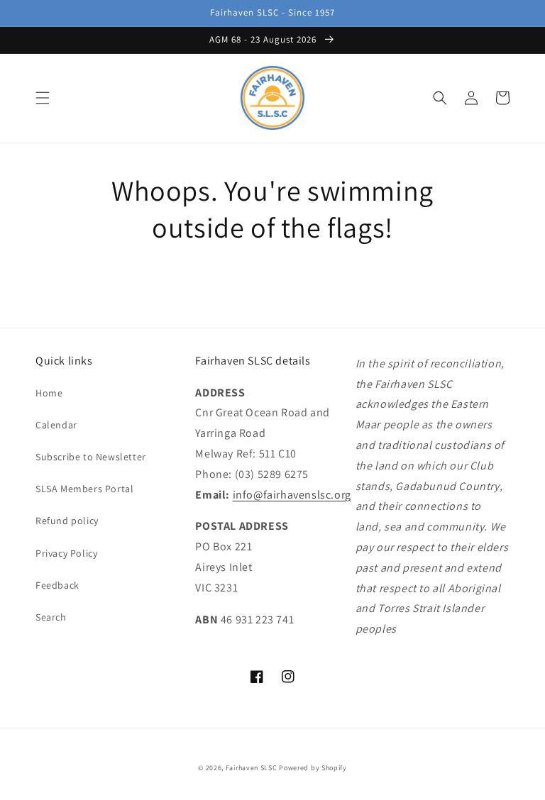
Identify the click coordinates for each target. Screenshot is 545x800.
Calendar (56, 424)
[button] (42, 97)
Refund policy (67, 520)
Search (51, 617)
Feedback (57, 585)
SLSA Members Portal (84, 488)
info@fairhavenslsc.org (292, 494)
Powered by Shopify (313, 767)
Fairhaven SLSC (251, 767)
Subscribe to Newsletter (90, 456)
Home (48, 393)
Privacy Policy (66, 553)
